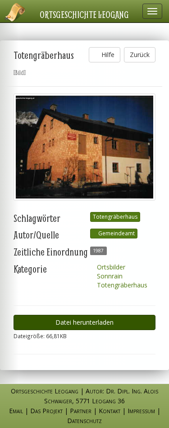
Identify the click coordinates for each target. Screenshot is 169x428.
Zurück (140, 54)
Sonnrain (109, 276)
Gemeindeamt (116, 233)
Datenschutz (84, 420)
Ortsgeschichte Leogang (84, 14)
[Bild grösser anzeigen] (84, 147)
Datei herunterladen (84, 322)
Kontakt (109, 410)
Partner (80, 410)
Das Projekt (46, 410)
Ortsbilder (110, 267)
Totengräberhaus (115, 217)
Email (16, 410)
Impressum (141, 410)
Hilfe (107, 54)
